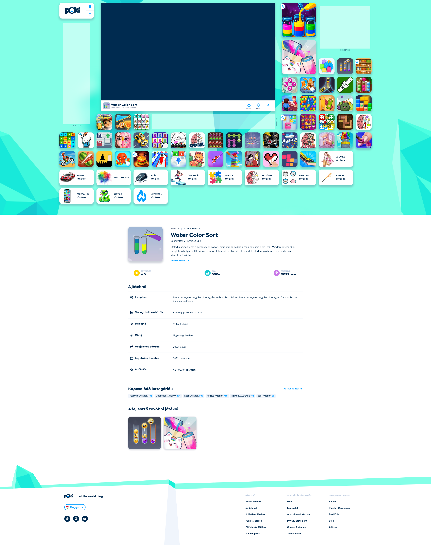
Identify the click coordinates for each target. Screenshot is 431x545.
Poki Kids (334, 514)
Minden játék (252, 534)
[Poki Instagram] (76, 519)
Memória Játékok (242, 396)
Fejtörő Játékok (141, 396)
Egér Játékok (193, 396)
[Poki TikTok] (67, 519)
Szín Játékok (266, 396)
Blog (331, 521)
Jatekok (175, 229)
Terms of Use (294, 534)
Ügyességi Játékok (168, 396)
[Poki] (73, 10)
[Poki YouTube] (85, 519)
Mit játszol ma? (90, 15)
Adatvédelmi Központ (299, 514)
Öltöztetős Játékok (255, 527)
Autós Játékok (253, 502)
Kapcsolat (292, 508)
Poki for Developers (339, 508)
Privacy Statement (297, 521)
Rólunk (332, 502)
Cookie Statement (297, 527)
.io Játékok (251, 508)
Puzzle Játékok (192, 229)
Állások (333, 527)
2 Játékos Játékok (255, 514)
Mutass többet (179, 260)
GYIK (290, 502)
